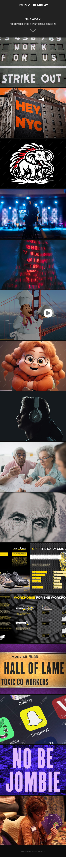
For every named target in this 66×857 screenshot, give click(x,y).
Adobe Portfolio (38, 851)
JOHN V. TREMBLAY (33, 5)
